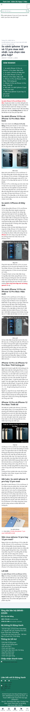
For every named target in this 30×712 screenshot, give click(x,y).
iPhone (4, 235)
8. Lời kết (6, 96)
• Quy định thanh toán (7, 652)
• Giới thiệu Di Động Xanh (8, 642)
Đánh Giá (11, 40)
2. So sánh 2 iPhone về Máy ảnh (14, 72)
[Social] (2, 682)
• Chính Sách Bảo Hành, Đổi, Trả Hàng (12, 650)
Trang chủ (4, 40)
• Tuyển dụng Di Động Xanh (9, 644)
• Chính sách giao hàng (8, 656)
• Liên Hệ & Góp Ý (6, 646)
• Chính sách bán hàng (7, 648)
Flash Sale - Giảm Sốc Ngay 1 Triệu (15, 1)
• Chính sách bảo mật (7, 654)
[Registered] (5, 688)
